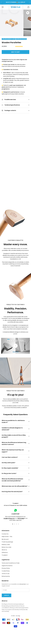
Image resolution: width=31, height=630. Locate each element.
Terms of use (5, 573)
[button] (19, 46)
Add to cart (15, 52)
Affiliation (5, 552)
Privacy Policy (6, 568)
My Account (5, 539)
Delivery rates (6, 544)
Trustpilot (15, 503)
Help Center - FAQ (7, 536)
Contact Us (5, 534)
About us (4, 550)
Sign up (6, 595)
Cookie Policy (6, 571)
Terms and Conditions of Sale (10, 563)
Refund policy (6, 576)
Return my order (6, 547)
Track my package (7, 542)
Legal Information (7, 565)
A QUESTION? (15, 514)
